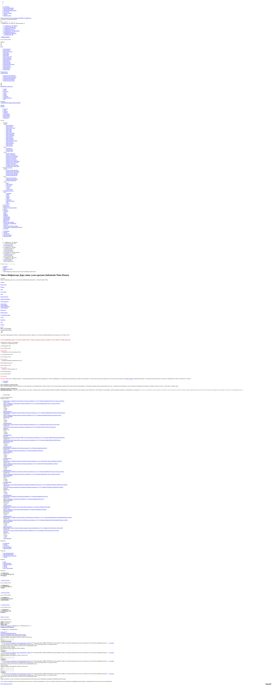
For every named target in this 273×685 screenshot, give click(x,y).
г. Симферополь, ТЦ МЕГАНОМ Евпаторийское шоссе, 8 (11, 31)
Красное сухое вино (11, 158)
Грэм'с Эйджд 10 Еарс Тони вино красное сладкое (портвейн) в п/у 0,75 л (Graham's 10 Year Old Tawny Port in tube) (31, 530)
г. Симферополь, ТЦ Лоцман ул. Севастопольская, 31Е (10, 26)
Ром (4, 99)
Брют (7, 183)
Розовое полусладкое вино (12, 166)
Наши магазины (7, 15)
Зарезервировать (7, 411)
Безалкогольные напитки (11, 207)
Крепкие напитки (9, 190)
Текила (5, 89)
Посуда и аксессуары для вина (10, 226)
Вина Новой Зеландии (8, 64)
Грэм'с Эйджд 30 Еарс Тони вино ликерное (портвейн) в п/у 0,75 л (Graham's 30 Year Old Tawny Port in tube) (29, 427)
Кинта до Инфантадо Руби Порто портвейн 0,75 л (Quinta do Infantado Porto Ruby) (23, 450)
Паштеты (5, 111)
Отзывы (5, 14)
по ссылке (111, 643)
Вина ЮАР (6, 55)
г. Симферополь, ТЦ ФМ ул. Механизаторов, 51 (9, 29)
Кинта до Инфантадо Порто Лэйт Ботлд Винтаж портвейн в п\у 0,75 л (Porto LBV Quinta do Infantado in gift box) (30, 463)
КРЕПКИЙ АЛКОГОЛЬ (6, 86)
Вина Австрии (7, 63)
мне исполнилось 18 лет (6, 683)
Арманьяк (5, 96)
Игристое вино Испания (9, 75)
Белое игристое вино (11, 178)
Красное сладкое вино (11, 159)
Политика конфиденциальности (8, 633)
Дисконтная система (8, 9)
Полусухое (8, 185)
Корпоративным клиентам (9, 10)
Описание (5, 381)
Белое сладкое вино (11, 154)
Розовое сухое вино (11, 163)
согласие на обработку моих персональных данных (18, 643)
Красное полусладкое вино (12, 161)
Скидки (6, 228)
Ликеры (7, 205)
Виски (5, 94)
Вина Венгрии (7, 61)
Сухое (7, 188)
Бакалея (2, 106)
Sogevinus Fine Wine (8, 441)
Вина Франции (7, 67)
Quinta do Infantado (7, 404)
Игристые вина (8, 167)
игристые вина (4, 73)
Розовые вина (9, 151)
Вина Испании (7, 49)
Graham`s (5, 428)
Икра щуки (6, 117)
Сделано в (3, 632)
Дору (4, 270)
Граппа (5, 95)
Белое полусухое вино (11, 157)
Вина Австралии (7, 59)
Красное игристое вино (12, 179)
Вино (6, 122)
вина (2, 46)
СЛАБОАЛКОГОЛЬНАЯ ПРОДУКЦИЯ (10, 102)
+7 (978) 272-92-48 (5, 37)
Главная (5, 266)
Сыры (4, 110)
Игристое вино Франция (9, 78)
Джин (4, 92)
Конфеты (5, 112)
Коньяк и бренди (7, 97)
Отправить (3, 651)
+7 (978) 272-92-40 (7, 255)
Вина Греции (6, 60)
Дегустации (6, 11)
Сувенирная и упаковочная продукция (12, 227)
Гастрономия (6, 114)
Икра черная (6, 115)
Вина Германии (7, 58)
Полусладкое (9, 184)
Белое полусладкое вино (12, 156)
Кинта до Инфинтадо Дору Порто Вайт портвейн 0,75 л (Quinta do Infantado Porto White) (24, 509)
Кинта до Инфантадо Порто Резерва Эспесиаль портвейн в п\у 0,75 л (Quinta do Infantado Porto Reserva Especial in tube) (32, 415)
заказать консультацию (6, 641)
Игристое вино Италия (9, 79)
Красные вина (9, 149)
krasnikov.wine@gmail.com (7, 627)
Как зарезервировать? (8, 8)
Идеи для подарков (9, 222)
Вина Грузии (6, 50)
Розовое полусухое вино (12, 165)
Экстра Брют (9, 189)
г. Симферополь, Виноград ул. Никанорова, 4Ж (9, 34)
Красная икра (6, 218)
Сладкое (8, 186)
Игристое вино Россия (8, 80)
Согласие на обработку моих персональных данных (13, 634)
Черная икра (6, 219)
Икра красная (6, 116)
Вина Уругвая (6, 65)
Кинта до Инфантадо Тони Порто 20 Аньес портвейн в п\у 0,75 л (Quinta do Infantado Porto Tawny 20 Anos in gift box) (31, 474)
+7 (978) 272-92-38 (7, 244)
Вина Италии (6, 69)
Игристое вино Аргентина (9, 76)
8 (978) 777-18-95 (7, 260)
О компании (6, 6)
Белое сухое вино (10, 153)
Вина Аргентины (7, 56)
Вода (6, 209)
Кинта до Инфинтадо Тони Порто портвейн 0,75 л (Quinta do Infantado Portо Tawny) (23, 499)
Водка (4, 90)
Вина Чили (6, 52)
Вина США (6, 54)
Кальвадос (5, 91)
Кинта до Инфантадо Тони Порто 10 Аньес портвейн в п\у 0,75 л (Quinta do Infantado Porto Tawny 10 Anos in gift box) (31, 403)
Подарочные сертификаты (9, 223)
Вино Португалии (7, 51)
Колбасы (5, 109)
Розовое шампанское (11, 180)
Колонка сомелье (7, 13)
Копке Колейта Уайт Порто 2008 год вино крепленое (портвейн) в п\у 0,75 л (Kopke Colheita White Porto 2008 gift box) (32, 440)
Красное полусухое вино (12, 162)
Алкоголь (5, 224)
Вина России (6, 68)
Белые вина (9, 148)
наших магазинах (129, 378)
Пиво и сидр (6, 206)
